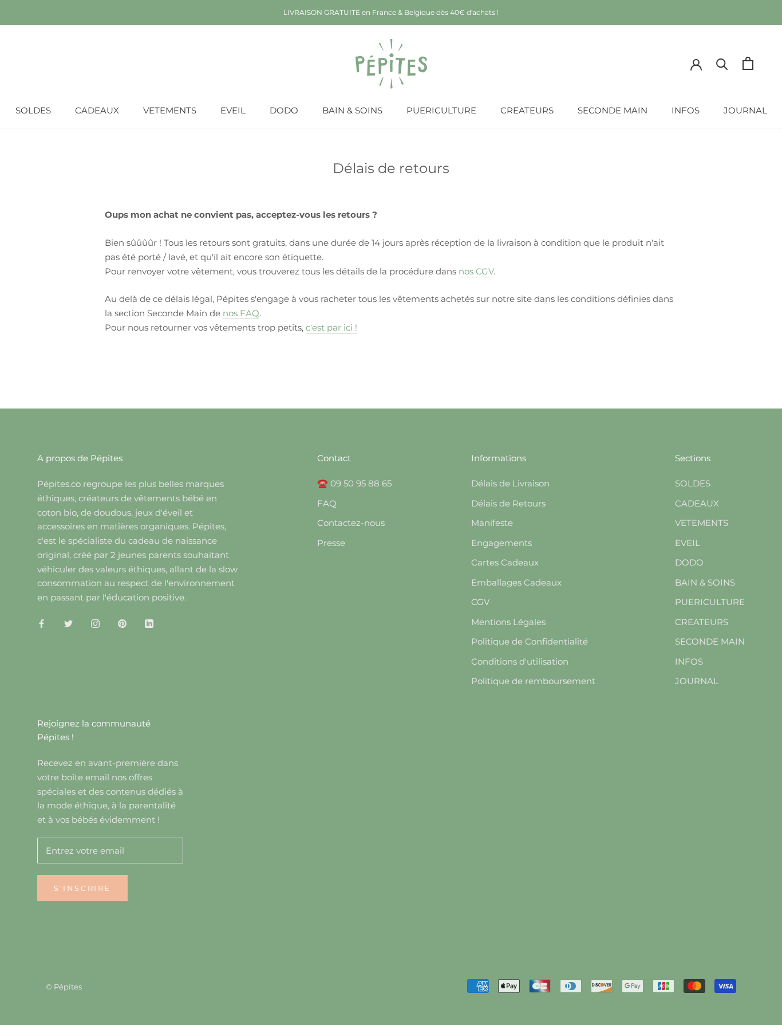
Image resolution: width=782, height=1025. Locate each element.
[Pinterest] (122, 623)
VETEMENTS (169, 110)
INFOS (686, 110)
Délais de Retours (508, 503)
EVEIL (233, 110)
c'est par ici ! (331, 327)
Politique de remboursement (533, 681)
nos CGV (476, 271)
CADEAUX (97, 110)
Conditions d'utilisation (519, 661)
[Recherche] (722, 63)
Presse (331, 542)
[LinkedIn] (149, 623)
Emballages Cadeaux (516, 582)
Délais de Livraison (510, 483)
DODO (284, 110)
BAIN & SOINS (352, 110)
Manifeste (492, 522)
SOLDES (33, 110)
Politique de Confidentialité (529, 641)
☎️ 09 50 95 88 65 (354, 483)
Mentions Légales (508, 621)
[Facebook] (41, 623)
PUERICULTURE (441, 110)
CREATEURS (527, 110)
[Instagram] (95, 623)
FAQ (327, 503)
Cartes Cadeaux (505, 562)
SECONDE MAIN (612, 110)
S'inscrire (82, 888)
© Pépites (64, 986)
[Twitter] (68, 623)
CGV (480, 601)
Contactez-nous (351, 522)
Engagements (501, 542)
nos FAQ (241, 313)
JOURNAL (745, 110)
